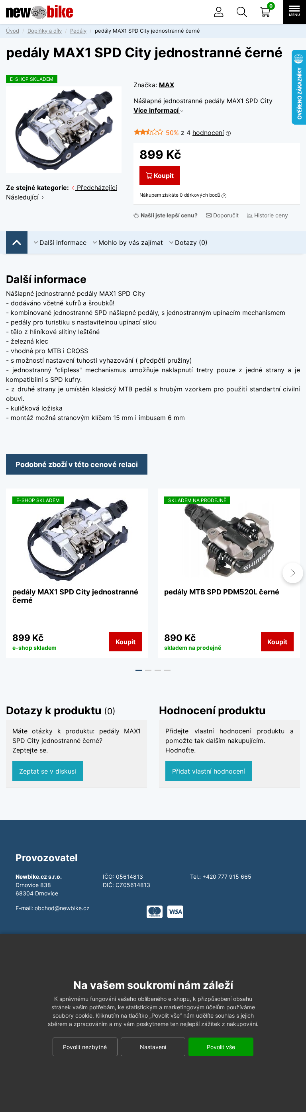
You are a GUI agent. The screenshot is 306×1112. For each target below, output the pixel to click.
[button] (241, 11)
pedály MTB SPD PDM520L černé (221, 592)
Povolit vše (221, 1047)
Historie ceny (271, 215)
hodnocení (208, 133)
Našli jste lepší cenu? (169, 215)
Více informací (156, 110)
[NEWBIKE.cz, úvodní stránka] (39, 11)
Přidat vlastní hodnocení (208, 771)
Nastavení (153, 1047)
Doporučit (226, 215)
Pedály (78, 30)
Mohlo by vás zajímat (130, 242)
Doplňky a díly (44, 30)
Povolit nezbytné (85, 1047)
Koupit (164, 176)
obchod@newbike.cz (62, 908)
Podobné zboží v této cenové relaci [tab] (77, 464)
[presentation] (13, 573)
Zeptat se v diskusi (47, 771)
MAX (166, 85)
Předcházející (96, 188)
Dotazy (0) (191, 242)
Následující (23, 197)
